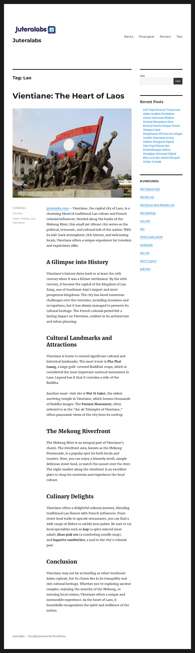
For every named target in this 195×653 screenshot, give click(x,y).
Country (17, 213)
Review (165, 36)
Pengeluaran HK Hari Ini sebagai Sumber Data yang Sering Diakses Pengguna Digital (162, 137)
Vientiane (19, 222)
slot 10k (144, 253)
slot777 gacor (148, 261)
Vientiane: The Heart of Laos (68, 95)
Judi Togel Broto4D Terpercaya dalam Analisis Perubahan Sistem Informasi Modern (161, 113)
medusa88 (146, 245)
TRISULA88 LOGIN (151, 237)
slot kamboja (148, 213)
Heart (16, 218)
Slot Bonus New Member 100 (157, 205)
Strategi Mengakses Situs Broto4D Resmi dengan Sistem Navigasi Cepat (161, 125)
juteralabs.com (57, 208)
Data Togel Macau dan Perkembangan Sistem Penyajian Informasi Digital (159, 149)
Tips (179, 36)
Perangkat (146, 36)
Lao (33, 218)
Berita (128, 36)
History (25, 218)
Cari (142, 75)
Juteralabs (27, 40)
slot (142, 229)
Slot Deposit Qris (150, 189)
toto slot (145, 221)
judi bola (145, 269)
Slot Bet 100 (147, 197)
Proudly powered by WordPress (47, 636)
